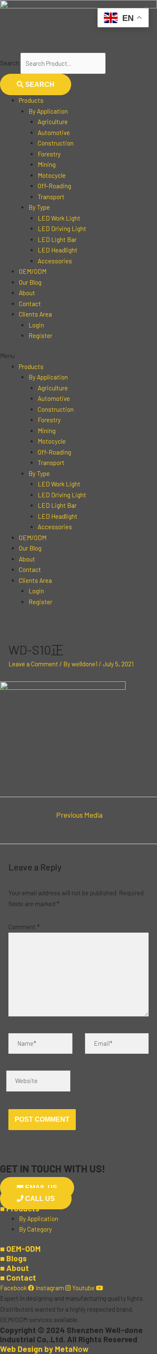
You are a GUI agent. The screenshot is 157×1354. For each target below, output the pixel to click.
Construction (56, 143)
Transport (51, 196)
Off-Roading (54, 186)
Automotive (54, 132)
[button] (78, 356)
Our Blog (30, 282)
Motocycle (52, 175)
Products (31, 100)
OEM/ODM (32, 271)
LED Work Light (59, 218)
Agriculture (53, 121)
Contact (30, 303)
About (27, 292)
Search (9, 63)
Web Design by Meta (44, 1349)
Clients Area (35, 314)
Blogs (13, 1258)
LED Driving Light (62, 228)
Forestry (49, 154)
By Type (39, 207)
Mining (47, 164)
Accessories (55, 261)
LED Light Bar (57, 239)
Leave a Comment (33, 664)
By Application (48, 111)
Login (36, 325)
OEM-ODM (20, 1248)
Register (40, 335)
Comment (24, 926)
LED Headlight (57, 250)
